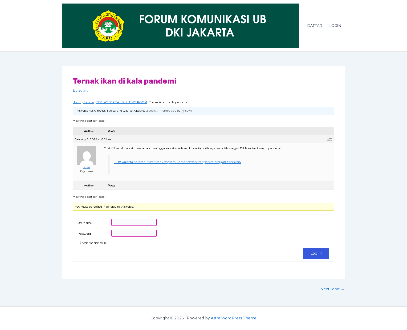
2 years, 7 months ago (161, 110)
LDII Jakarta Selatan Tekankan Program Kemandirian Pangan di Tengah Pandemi (177, 162)
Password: (85, 233)
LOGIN (335, 25)
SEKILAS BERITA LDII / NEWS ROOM (121, 102)
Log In (316, 253)
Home (77, 102)
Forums (88, 102)
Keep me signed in (93, 243)
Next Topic (332, 289)
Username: (85, 223)
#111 (329, 139)
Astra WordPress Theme (233, 318)
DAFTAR (314, 25)
